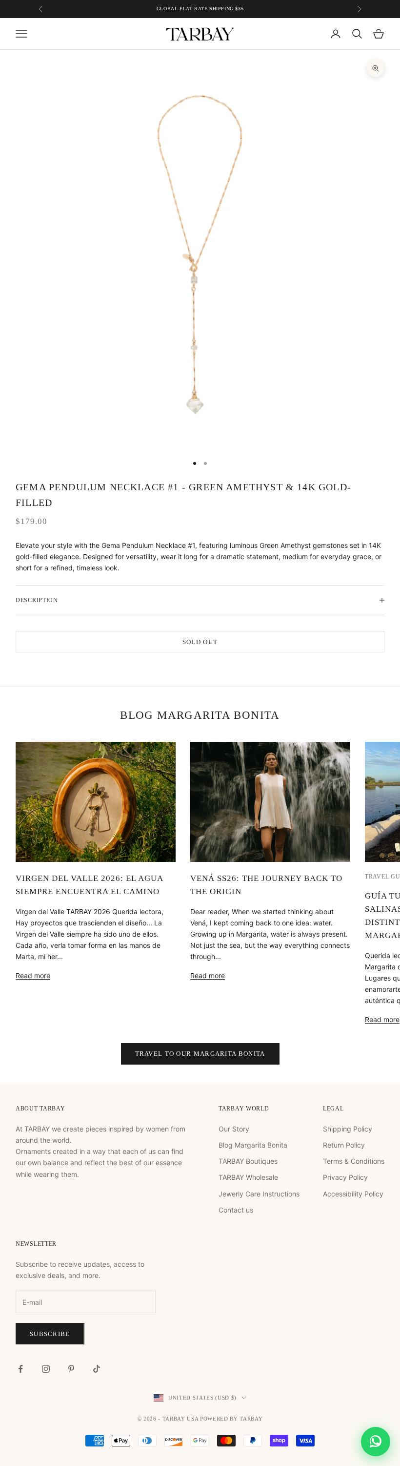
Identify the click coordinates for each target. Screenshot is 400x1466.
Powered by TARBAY (231, 1419)
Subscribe (50, 1334)
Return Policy (344, 1145)
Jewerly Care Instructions (259, 1194)
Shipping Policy (347, 1129)
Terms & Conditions (353, 1161)
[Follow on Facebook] (20, 1369)
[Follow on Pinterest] (71, 1369)
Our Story (234, 1129)
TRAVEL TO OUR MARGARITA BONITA (200, 1053)
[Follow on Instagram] (46, 1369)
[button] (375, 1441)
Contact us (236, 1210)
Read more (33, 975)
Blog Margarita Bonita (253, 1145)
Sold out (200, 642)
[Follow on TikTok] (96, 1369)
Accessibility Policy (353, 1194)
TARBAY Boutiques (248, 1161)
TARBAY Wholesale (248, 1177)
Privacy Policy (345, 1177)
